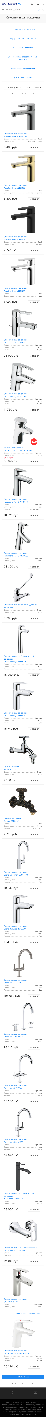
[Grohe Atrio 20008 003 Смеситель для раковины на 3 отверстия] (23, 1017)
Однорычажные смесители (23, 29)
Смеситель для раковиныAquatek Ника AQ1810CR (15, 289)
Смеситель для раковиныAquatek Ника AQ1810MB (15, 238)
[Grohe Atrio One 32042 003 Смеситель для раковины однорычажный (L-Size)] (23, 1122)
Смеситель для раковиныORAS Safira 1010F (15, 1300)
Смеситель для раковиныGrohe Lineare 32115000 (15, 341)
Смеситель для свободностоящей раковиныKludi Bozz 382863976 (19, 1196)
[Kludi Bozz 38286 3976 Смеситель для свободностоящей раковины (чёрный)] (23, 1176)
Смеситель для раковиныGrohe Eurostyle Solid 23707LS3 (17, 1352)
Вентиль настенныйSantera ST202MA (12, 819)
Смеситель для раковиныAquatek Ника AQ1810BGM (15, 134)
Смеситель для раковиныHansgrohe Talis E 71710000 (16, 500)
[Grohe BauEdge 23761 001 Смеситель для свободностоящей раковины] (23, 639)
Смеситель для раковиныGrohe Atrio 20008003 (15, 1035)
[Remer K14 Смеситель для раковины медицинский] (23, 587)
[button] (3, 9)
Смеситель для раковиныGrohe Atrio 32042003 (15, 1140)
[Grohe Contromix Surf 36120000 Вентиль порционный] (23, 430)
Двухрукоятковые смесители (23, 38)
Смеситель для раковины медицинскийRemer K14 (21, 606)
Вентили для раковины (23, 78)
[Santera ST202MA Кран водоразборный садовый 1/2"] (23, 801)
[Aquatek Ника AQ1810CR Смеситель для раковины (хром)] (23, 271)
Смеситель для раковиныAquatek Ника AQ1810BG (15, 186)
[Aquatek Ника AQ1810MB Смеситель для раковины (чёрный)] (23, 219)
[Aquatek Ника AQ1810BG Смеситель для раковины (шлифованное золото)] (23, 168)
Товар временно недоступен (27, 1313)
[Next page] (36, 93)
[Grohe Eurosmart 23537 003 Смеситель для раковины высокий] (23, 855)
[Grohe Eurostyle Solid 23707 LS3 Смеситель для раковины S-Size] (23, 1333)
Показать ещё (23, 1377)
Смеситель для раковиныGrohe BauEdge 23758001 (15, 714)
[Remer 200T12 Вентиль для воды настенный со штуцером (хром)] (23, 749)
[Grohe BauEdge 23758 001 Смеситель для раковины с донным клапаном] (23, 695)
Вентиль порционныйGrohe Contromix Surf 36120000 (18, 448)
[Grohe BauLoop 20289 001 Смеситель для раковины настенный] (23, 1230)
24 (33, 93)
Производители (13, 9)
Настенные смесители (23, 48)
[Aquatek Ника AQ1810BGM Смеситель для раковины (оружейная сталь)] (23, 116)
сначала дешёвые (13, 88)
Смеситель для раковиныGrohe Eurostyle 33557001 (15, 395)
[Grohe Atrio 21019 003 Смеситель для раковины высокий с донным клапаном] (23, 1068)
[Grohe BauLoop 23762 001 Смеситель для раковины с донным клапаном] (23, 909)
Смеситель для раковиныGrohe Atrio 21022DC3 (15, 981)
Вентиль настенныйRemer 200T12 (12, 768)
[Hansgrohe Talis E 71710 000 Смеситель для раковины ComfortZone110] (23, 482)
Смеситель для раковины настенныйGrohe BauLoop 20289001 (20, 1248)
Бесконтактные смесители (23, 68)
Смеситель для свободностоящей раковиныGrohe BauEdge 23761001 (19, 659)
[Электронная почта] (35, 1392)
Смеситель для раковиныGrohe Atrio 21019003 (15, 1086)
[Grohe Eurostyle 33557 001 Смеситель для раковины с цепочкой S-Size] (23, 376)
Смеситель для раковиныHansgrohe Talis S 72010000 (16, 554)
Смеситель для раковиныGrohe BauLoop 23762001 (15, 927)
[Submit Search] (43, 4)
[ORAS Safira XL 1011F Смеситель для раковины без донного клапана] (23, 1282)
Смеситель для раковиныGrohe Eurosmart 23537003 (16, 873)
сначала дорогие (34, 88)
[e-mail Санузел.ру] (32, 3)
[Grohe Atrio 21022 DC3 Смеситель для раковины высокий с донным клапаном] (23, 963)
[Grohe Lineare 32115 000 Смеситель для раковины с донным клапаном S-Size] (23, 322)
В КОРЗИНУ (34, 147)
